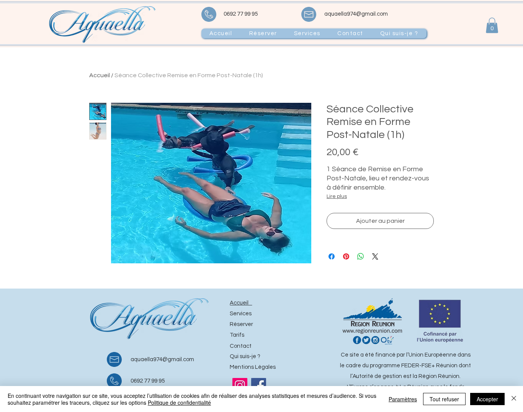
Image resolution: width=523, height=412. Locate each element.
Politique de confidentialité (179, 402)
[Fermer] (513, 399)
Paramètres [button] (403, 399)
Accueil (99, 75)
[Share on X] (375, 256)
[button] (491, 25)
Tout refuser (444, 399)
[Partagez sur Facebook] (331, 256)
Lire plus (337, 196)
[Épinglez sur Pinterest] (346, 256)
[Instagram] (239, 385)
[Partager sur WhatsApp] (360, 256)
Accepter (487, 399)
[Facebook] (258, 385)
